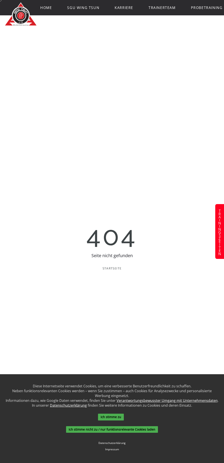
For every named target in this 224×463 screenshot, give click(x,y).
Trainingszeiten (219, 231)
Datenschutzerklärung (68, 405)
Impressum (112, 449)
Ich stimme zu (111, 417)
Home (46, 7)
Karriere (124, 7)
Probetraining (207, 7)
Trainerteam (162, 7)
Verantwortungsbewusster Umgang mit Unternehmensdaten (167, 400)
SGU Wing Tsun (83, 7)
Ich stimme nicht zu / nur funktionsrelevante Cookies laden (112, 429)
